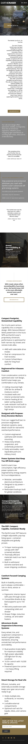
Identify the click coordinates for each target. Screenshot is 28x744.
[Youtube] (8, 738)
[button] (24, 3)
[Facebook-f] (5, 738)
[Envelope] (11, 738)
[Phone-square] (14, 738)
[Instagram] (3, 738)
